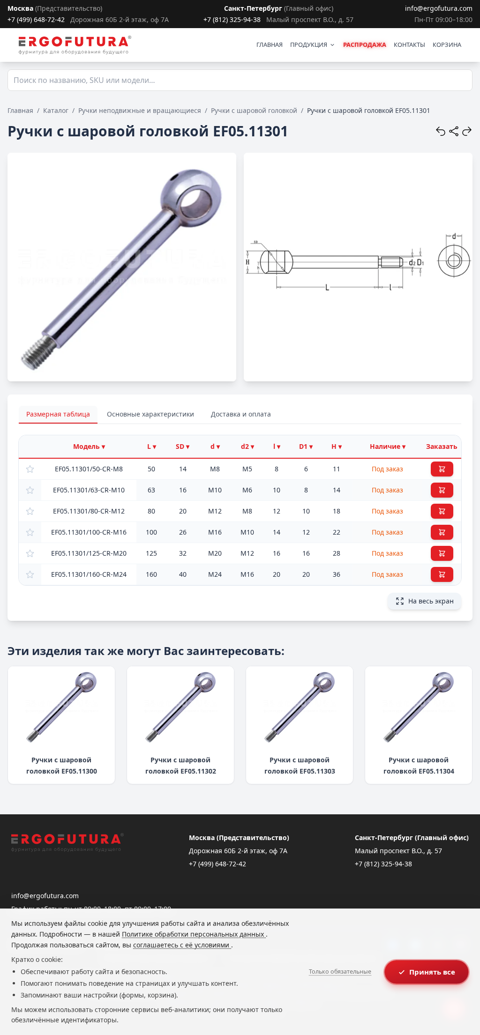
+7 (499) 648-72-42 (36, 19)
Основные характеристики (150, 414)
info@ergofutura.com (438, 8)
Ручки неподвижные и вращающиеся (139, 110)
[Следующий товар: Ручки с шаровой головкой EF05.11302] (466, 131)
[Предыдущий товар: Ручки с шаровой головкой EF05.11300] (440, 131)
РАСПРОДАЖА (364, 44)
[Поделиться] (453, 131)
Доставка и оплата (241, 414)
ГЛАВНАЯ (269, 44)
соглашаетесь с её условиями (182, 944)
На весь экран (431, 600)
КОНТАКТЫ (409, 44)
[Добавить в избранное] (30, 469)
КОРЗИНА (447, 44)
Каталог (55, 110)
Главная (20, 110)
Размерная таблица (58, 414)
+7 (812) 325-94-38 (232, 19)
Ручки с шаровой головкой (254, 110)
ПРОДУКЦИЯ (308, 44)
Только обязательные (340, 971)
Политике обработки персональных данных (194, 934)
